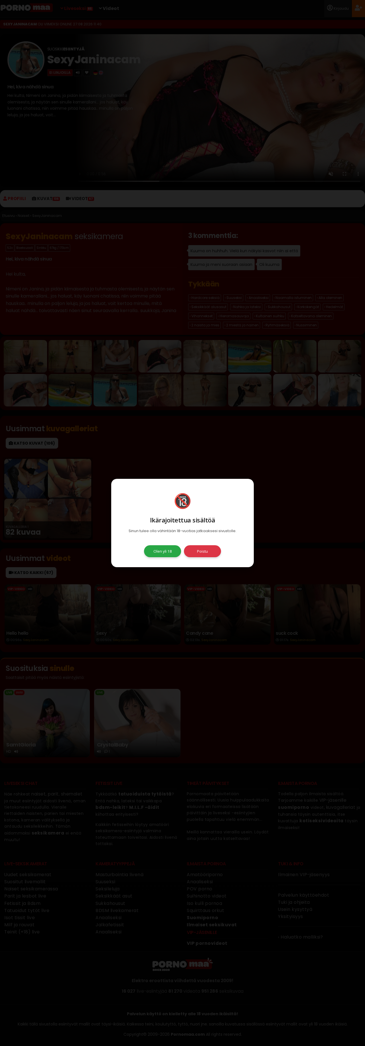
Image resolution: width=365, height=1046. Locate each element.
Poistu (202, 551)
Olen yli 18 (162, 551)
